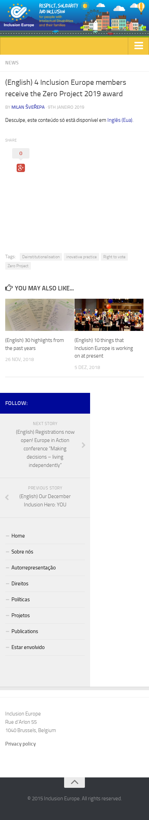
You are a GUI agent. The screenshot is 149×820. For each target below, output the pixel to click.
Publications (24, 631)
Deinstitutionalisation (41, 256)
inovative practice (81, 256)
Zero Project (18, 265)
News (12, 63)
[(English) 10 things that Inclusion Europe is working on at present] (108, 315)
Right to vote (114, 256)
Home (18, 536)
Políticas (20, 599)
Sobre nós (22, 552)
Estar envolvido (28, 647)
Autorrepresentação (33, 568)
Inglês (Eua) (119, 120)
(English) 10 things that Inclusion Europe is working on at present (103, 348)
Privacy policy (20, 744)
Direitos (19, 583)
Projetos (20, 615)
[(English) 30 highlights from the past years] (39, 315)
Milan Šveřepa (28, 107)
